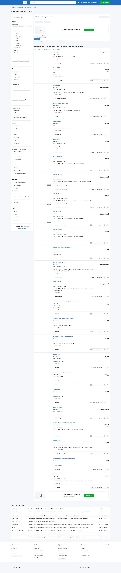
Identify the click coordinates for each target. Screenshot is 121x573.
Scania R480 (56, 67)
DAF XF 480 (14, 511)
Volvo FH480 (56, 354)
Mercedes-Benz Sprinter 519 (18, 534)
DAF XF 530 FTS (57, 474)
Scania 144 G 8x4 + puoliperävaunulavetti (64, 422)
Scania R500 (15, 537)
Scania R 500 (56, 50)
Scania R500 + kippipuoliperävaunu (62, 372)
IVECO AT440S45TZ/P (59, 262)
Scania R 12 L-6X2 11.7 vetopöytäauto (63, 336)
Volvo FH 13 (56, 193)
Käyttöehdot (37, 548)
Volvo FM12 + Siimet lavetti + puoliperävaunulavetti (66, 301)
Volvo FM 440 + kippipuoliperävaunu (62, 247)
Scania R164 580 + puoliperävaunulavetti (64, 458)
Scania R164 (56, 389)
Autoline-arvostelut (38, 555)
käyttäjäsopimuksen (63, 41)
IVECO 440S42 (57, 281)
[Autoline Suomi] (16, 2)
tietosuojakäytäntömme (52, 41)
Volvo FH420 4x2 (57, 229)
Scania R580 (56, 85)
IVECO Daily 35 (15, 508)
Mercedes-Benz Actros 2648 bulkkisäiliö (63, 318)
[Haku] (31, 2)
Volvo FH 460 (15, 518)
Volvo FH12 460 (57, 211)
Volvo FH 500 (15, 515)
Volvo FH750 (56, 440)
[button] (104, 63)
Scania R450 (15, 524)
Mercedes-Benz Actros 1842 (60, 103)
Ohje (12, 550)
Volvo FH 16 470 (57, 174)
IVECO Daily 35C (15, 521)
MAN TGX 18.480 (57, 407)
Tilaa (37, 39)
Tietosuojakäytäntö (38, 550)
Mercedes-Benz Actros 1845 (18, 530)
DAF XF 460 (14, 527)
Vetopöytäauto (57, 121)
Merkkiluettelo (37, 557)
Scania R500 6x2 (57, 156)
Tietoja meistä (14, 548)
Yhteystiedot (14, 553)
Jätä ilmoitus (89, 30)
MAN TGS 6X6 (57, 139)
